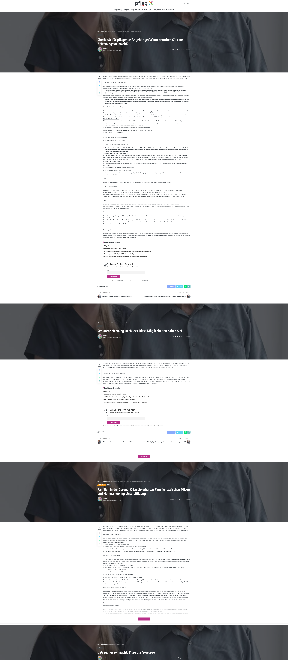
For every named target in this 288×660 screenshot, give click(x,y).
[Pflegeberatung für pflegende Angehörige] (144, 3)
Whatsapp (125, 237)
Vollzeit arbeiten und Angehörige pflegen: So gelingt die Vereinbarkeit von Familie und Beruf (128, 251)
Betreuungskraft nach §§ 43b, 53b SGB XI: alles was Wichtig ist (119, 254)
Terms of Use (120, 280)
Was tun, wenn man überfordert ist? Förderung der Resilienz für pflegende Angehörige (125, 256)
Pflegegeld (107, 481)
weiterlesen (144, 456)
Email (108, 270)
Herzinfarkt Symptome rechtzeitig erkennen (115, 248)
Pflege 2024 (107, 246)
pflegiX (105, 48)
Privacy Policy (145, 280)
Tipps (106, 31)
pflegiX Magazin (101, 31)
